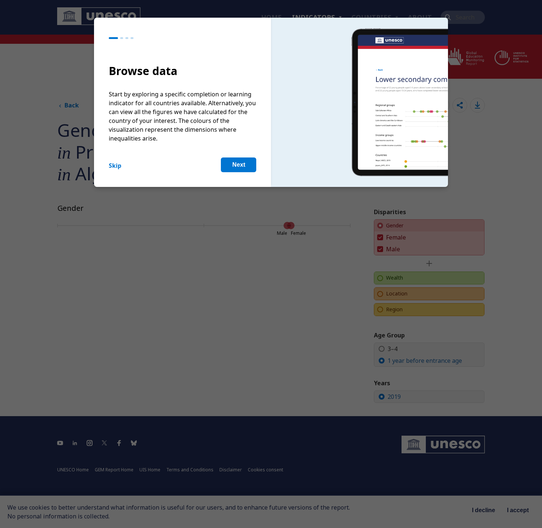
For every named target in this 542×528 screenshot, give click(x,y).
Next (238, 165)
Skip (115, 166)
